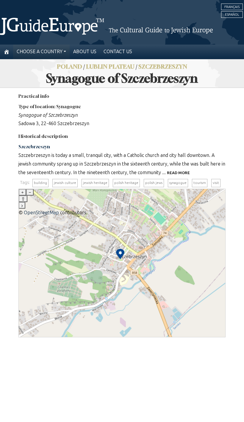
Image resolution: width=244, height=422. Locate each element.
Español (232, 14)
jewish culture (65, 183)
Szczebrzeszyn (162, 66)
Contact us (118, 51)
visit (216, 183)
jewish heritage (95, 183)
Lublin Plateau (110, 66)
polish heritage (126, 183)
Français (232, 7)
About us (84, 51)
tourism (199, 183)
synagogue (178, 183)
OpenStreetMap (41, 212)
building (40, 183)
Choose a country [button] (39, 51)
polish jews (153, 183)
